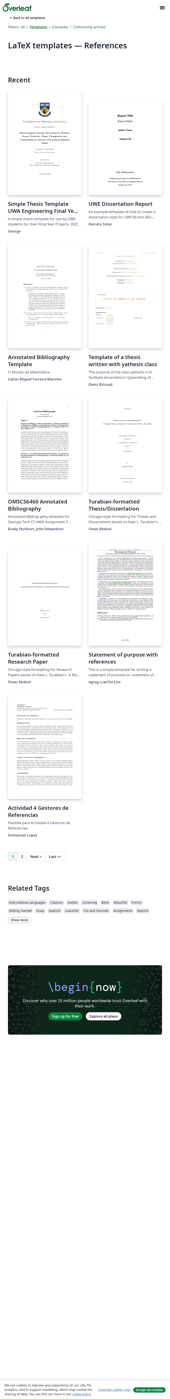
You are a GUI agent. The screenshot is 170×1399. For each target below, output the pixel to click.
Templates (38, 27)
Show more (19, 920)
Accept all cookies (149, 1390)
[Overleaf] (17, 7)
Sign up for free (65, 1016)
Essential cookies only (114, 1390)
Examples (60, 27)
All (23, 27)
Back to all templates (27, 18)
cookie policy (81, 1394)
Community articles (89, 27)
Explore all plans (103, 1016)
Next (36, 856)
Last (55, 856)
